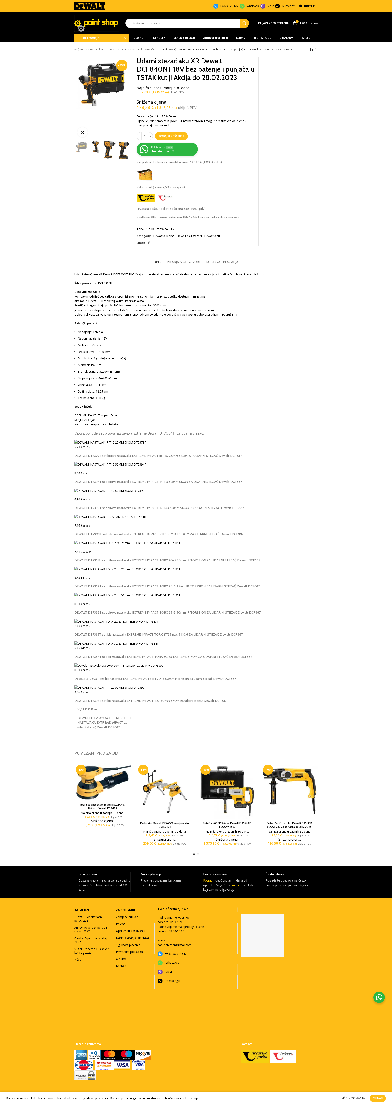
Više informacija (353, 1098)
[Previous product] (307, 50)
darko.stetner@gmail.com (175, 945)
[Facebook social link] (149, 243)
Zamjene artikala (127, 917)
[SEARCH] (244, 23)
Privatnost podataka (129, 952)
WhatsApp (253, 6)
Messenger (288, 6)
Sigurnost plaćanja (128, 945)
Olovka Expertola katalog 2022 (90, 940)
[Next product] (316, 50)
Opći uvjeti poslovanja (130, 931)
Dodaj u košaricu (171, 136)
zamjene (237, 885)
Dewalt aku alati (117, 49)
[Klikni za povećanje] (82, 132)
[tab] (157, 260)
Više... (77, 959)
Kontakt (121, 966)
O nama (121, 959)
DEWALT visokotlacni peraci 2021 (88, 918)
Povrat (207, 880)
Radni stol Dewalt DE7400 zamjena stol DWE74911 (164, 825)
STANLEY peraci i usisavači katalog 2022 (92, 951)
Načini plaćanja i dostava (132, 938)
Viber (271, 6)
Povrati (120, 924)
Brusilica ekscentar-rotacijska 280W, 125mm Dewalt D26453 (102, 806)
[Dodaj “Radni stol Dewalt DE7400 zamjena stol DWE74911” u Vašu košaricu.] (190, 769)
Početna (79, 49)
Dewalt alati (96, 49)
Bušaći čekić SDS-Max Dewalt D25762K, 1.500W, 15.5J (227, 825)
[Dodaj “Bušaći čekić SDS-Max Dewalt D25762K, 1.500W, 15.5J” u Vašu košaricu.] (252, 769)
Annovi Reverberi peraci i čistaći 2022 (90, 929)
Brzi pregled (127, 779)
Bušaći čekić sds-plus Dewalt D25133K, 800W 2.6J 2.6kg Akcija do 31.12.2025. (290, 825)
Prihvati (378, 1098)
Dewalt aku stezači (142, 49)
